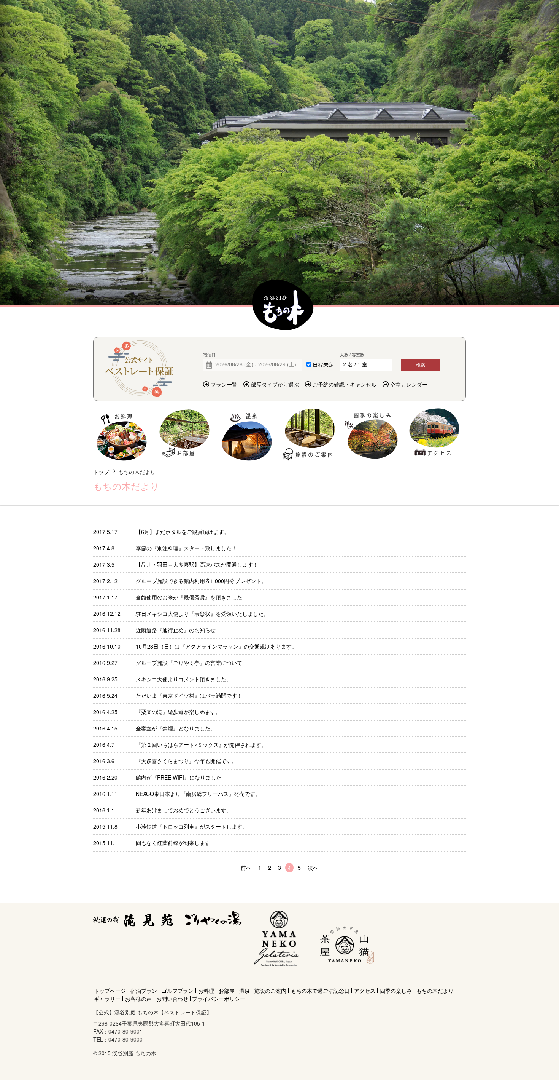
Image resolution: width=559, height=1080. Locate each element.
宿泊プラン (143, 990)
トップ (101, 472)
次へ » (315, 867)
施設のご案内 (309, 434)
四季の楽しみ (371, 434)
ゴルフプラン (178, 990)
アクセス (434, 434)
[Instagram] (345, 977)
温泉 (247, 434)
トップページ (110, 990)
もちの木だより (435, 990)
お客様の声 (138, 998)
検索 (420, 364)
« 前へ (243, 867)
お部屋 (184, 434)
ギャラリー (107, 998)
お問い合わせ (172, 998)
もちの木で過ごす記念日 (320, 990)
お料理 (121, 434)
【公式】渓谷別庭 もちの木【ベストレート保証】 (283, 305)
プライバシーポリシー (218, 998)
